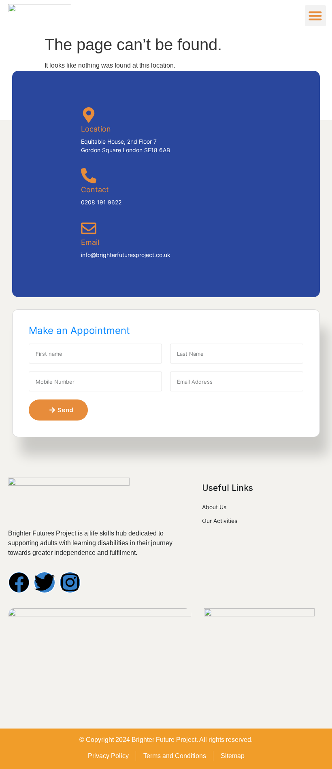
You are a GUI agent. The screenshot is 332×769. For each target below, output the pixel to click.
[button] (315, 16)
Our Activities (219, 520)
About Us (214, 506)
